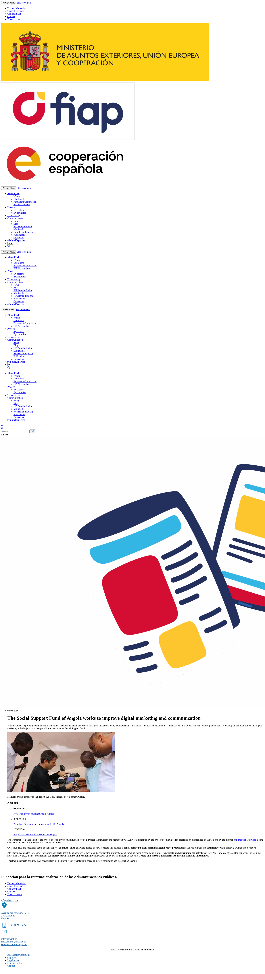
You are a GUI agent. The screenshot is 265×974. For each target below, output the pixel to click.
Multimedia (19, 229)
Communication (15, 218)
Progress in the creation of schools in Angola (35, 834)
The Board (18, 199)
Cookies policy (14, 963)
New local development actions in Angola (33, 813)
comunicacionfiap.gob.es (14, 944)
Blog (15, 223)
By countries (19, 212)
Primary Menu (8, 3)
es (2, 428)
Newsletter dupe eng (23, 232)
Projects (11, 207)
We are (16, 196)
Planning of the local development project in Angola (38, 824)
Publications (19, 234)
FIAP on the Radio (22, 226)
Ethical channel (14, 19)
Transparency (13, 215)
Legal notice (13, 960)
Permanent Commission (24, 201)
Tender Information (16, 8)
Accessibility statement (18, 954)
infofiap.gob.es (9, 939)
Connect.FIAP (14, 13)
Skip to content (24, 2)
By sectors (18, 210)
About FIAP (13, 193)
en (2, 425)
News (16, 221)
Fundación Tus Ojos (246, 839)
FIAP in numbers (21, 204)
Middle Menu (8, 309)
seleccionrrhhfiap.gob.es (13, 941)
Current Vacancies (16, 11)
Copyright (12, 957)
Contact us (18, 237)
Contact (11, 16)
